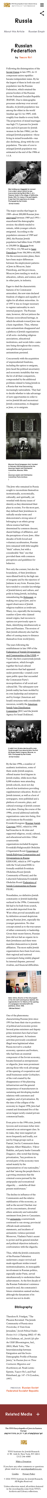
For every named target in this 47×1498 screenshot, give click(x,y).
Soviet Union (12, 72)
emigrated (11, 217)
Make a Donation (23, 1461)
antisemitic (15, 1218)
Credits (15, 1473)
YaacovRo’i (25, 57)
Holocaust (28, 597)
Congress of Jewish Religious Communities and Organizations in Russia (23, 854)
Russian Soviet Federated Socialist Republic (22, 1389)
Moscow (24, 245)
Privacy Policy (29, 1473)
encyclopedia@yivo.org (31, 1468)
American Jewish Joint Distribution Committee (21, 707)
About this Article (14, 31)
